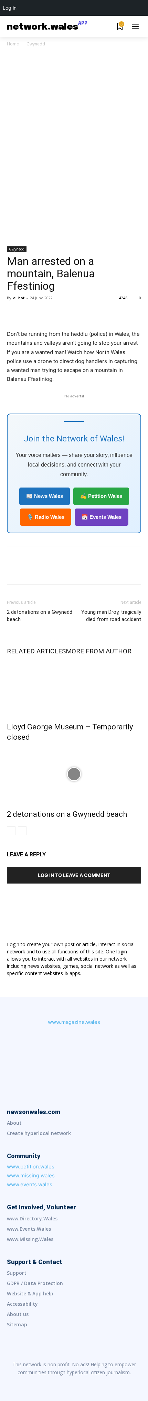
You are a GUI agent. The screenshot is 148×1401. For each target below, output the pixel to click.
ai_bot (18, 297)
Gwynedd (36, 44)
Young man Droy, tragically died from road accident (111, 615)
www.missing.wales (31, 1175)
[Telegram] (102, 1383)
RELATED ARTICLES (36, 651)
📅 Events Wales (101, 517)
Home (13, 44)
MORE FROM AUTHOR (98, 651)
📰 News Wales (44, 496)
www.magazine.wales (74, 1022)
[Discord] (30, 1383)
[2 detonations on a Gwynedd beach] (74, 774)
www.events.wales (29, 1184)
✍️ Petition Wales (101, 496)
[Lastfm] (45, 1383)
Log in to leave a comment (74, 875)
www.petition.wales (30, 1166)
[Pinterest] (45, 313)
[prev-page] (11, 830)
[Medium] (74, 1383)
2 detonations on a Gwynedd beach (39, 615)
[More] (77, 313)
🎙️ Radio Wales (45, 517)
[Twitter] (29, 313)
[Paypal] (88, 1383)
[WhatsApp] (61, 313)
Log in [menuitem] (10, 8)
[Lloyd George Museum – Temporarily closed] (74, 687)
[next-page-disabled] (22, 830)
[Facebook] (14, 313)
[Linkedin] (59, 1383)
